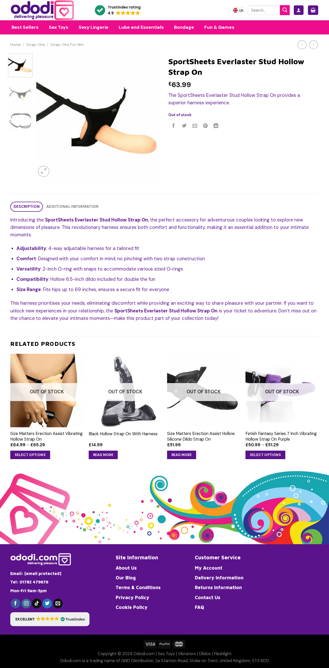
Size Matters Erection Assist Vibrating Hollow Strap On (46, 436)
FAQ (199, 607)
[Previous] (45, 116)
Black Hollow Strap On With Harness (123, 434)
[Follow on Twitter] (47, 603)
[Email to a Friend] (195, 126)
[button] (117, 10)
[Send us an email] (58, 603)
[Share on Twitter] (184, 126)
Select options (30, 455)
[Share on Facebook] (174, 126)
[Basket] (313, 10)
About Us (126, 568)
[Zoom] (43, 171)
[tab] (26, 207)
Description (27, 206)
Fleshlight (223, 653)
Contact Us (207, 597)
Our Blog (126, 577)
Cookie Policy (132, 607)
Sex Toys (166, 653)
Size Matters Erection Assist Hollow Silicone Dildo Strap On (201, 436)
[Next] (151, 116)
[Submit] (285, 10)
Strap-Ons (35, 44)
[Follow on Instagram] (26, 603)
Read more (103, 455)
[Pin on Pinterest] (205, 126)
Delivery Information (219, 577)
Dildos (205, 653)
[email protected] (42, 573)
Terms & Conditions (138, 587)
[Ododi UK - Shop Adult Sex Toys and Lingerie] (46, 10)
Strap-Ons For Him (67, 44)
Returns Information (218, 587)
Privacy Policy (132, 597)
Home (15, 44)
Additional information (72, 206)
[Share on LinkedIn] (216, 126)
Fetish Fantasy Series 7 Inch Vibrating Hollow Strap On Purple (281, 436)
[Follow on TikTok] (37, 603)
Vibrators (187, 653)
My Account (208, 568)
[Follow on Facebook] (16, 603)
